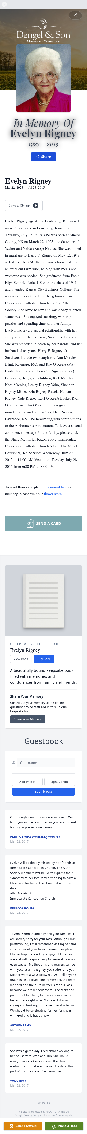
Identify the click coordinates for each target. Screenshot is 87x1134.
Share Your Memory (28, 719)
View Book (21, 659)
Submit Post (43, 791)
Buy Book (44, 659)
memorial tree (56, 486)
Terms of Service (55, 1115)
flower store (53, 493)
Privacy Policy (31, 1115)
